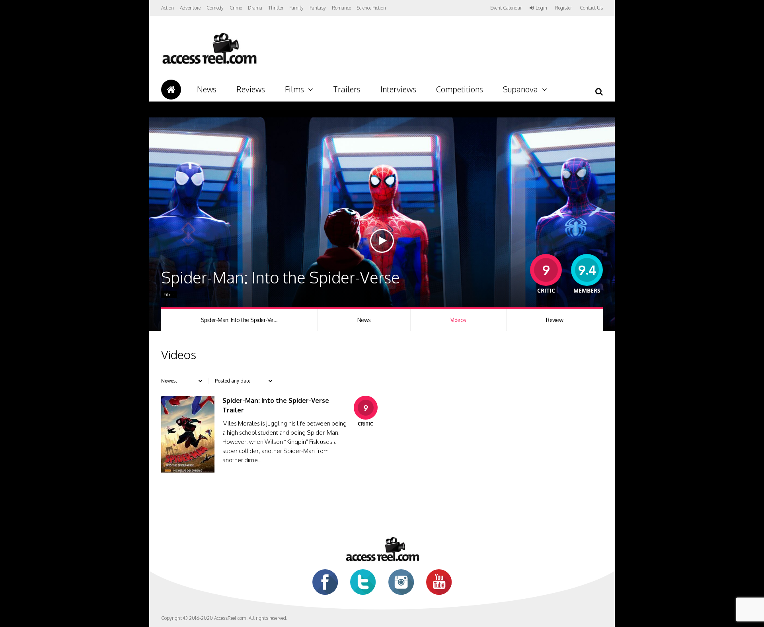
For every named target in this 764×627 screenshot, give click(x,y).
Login (541, 8)
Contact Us (591, 8)
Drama (255, 8)
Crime (236, 8)
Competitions (459, 89)
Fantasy (318, 8)
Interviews (398, 89)
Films (294, 89)
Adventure (190, 8)
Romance (341, 8)
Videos (458, 319)
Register (563, 8)
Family (296, 8)
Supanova (520, 89)
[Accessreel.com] (209, 64)
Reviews (250, 89)
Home (171, 90)
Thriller (275, 8)
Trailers (347, 89)
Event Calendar (506, 8)
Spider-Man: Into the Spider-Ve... (239, 319)
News (206, 89)
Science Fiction (371, 8)
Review (554, 319)
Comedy (215, 8)
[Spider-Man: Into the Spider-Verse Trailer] (187, 470)
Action (167, 8)
